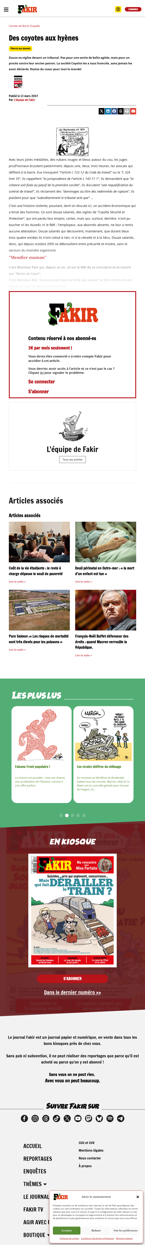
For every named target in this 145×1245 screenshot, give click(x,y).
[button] (138, 1197)
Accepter (66, 1230)
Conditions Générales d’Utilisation (97, 1238)
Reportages (37, 1159)
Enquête (35, 26)
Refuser (96, 1230)
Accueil (32, 1146)
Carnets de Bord (18, 26)
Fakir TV (33, 1209)
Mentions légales (124, 1238)
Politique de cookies (69, 1238)
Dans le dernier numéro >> (72, 992)
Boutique (34, 1235)
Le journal (36, 1197)
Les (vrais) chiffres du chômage (37, 766)
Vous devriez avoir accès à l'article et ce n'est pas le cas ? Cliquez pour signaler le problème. (71, 370)
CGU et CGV (87, 1142)
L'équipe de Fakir (24, 100)
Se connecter (41, 381)
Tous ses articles (72, 459)
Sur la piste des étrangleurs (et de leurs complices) (101, 768)
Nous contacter (90, 1158)
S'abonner (38, 391)
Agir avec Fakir (42, 1222)
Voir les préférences (126, 1230)
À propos (85, 1165)
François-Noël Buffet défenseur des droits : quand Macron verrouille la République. (101, 642)
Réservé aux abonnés (20, 48)
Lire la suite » (17, 581)
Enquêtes (34, 1171)
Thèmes (32, 1184)
